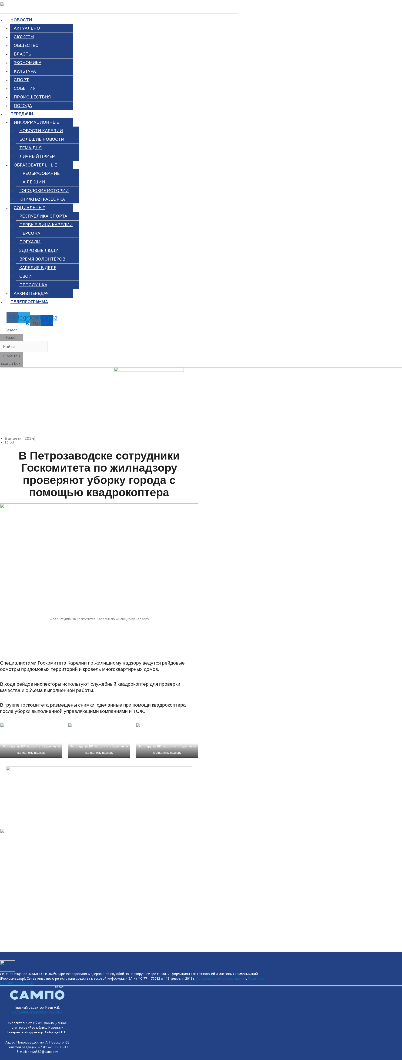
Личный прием (37, 156)
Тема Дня (30, 147)
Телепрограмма (29, 301)
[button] (11, 330)
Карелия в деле (37, 267)
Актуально (27, 28)
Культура (25, 71)
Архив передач (31, 293)
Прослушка (33, 284)
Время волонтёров (42, 259)
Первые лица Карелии (46, 224)
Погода (23, 105)
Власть (22, 54)
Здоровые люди (38, 250)
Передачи (21, 113)
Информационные (36, 122)
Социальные (29, 207)
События (24, 88)
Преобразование (39, 173)
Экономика (27, 62)
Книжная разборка (42, 199)
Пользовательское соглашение (221, 978)
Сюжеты (24, 36)
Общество (26, 45)
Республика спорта (43, 216)
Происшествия (32, 97)
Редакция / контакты (29, 1012)
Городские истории (44, 190)
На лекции (32, 181)
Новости (21, 19)
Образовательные (35, 165)
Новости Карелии (41, 130)
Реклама (55, 1012)
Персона (29, 233)
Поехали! (30, 241)
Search (11, 337)
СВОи (25, 276)
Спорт (21, 79)
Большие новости (41, 139)
